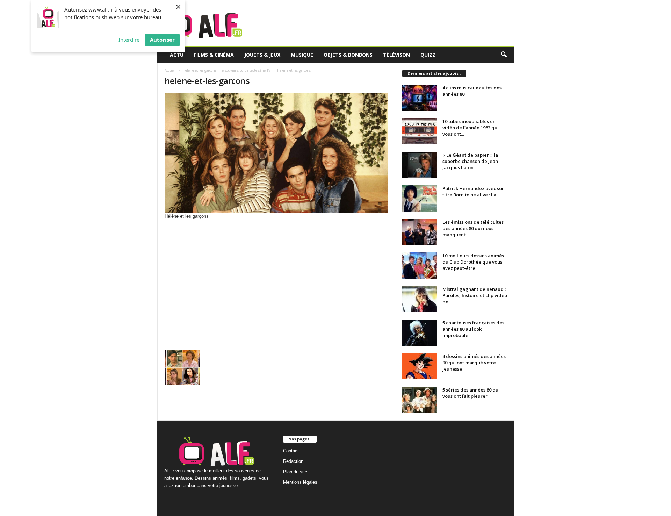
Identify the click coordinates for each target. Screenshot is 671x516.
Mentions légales (300, 482)
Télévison (396, 54)
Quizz (427, 54)
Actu (176, 54)
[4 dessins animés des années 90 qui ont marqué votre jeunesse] (419, 366)
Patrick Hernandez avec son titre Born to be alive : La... (473, 191)
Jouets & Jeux (262, 54)
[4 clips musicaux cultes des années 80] (419, 98)
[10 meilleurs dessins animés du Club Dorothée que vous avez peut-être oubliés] (419, 265)
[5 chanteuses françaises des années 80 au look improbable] (419, 333)
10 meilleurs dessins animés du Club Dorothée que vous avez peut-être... (473, 261)
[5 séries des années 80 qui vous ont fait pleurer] (419, 400)
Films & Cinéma (214, 54)
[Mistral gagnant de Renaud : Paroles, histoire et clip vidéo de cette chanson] (419, 299)
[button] (503, 55)
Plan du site (295, 471)
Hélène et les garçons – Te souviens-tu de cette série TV (226, 70)
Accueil (170, 70)
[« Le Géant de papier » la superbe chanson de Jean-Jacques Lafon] (419, 165)
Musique (302, 54)
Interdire (128, 39)
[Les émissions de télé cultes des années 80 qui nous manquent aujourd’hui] (419, 232)
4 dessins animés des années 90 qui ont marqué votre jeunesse (474, 362)
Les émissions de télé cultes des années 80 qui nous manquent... (473, 228)
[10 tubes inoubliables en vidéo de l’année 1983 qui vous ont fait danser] (419, 131)
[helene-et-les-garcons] (276, 153)
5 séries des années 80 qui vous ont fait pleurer (471, 393)
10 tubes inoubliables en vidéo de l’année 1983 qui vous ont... (470, 127)
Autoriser (162, 39)
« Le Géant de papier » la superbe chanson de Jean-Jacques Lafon (471, 161)
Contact (291, 450)
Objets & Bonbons (348, 54)
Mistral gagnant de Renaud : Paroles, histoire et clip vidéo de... (474, 295)
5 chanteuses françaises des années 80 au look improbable (473, 329)
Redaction (293, 461)
